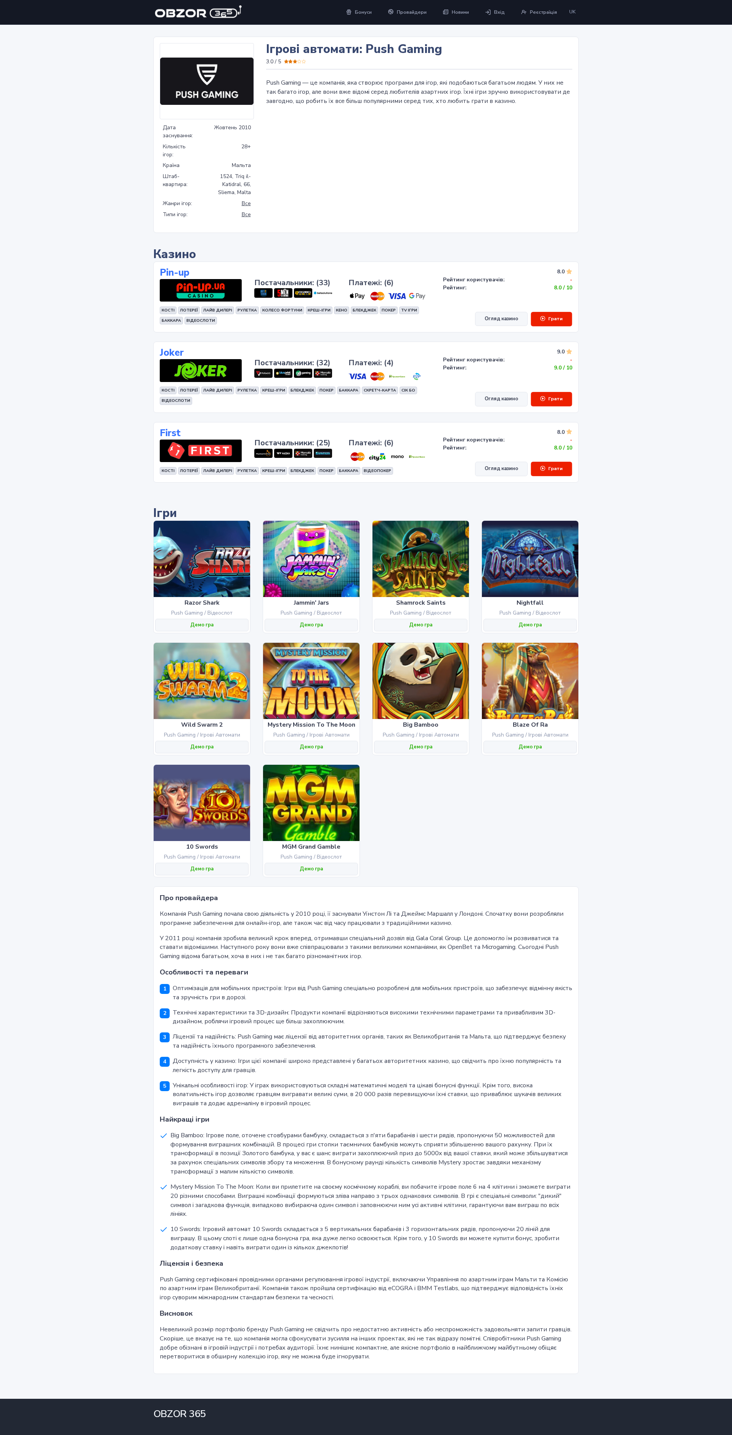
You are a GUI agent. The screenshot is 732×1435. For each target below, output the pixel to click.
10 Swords (202, 847)
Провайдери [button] (412, 12)
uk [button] (572, 11)
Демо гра (202, 624)
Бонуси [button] (363, 12)
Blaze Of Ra (530, 725)
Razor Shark (202, 603)
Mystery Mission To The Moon (311, 725)
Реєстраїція (543, 12)
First (170, 433)
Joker (172, 353)
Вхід (499, 12)
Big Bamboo (420, 725)
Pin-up (174, 273)
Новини (460, 12)
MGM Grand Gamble (311, 847)
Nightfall (530, 603)
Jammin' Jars (311, 603)
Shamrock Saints (421, 603)
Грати (555, 318)
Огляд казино (501, 318)
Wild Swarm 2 (202, 725)
